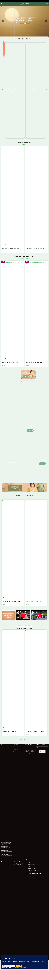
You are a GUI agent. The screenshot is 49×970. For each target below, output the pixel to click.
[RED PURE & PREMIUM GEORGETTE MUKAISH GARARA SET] (13, 678)
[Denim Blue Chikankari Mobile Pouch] (36, 167)
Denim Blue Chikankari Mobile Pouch (36, 193)
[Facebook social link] (38, 862)
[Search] (44, 4)
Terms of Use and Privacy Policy (28, 747)
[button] (2, 89)
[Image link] (7, 791)
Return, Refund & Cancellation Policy (29, 751)
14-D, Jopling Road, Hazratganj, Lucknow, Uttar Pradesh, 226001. (18, 863)
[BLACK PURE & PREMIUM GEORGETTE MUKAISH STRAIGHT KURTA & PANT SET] (36, 678)
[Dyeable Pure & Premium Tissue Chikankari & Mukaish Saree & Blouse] (36, 309)
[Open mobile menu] (1, 4)
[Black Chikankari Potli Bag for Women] (13, 520)
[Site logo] (24, 3)
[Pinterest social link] (45, 862)
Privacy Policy (27, 757)
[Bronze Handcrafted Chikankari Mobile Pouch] (12, 167)
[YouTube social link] (43, 862)
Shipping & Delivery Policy (29, 754)
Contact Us (15, 749)
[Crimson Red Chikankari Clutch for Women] (36, 520)
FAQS (14, 751)
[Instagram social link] (40, 862)
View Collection (38, 24)
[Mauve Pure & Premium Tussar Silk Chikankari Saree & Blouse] (12, 309)
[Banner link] (15, 89)
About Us (15, 747)
